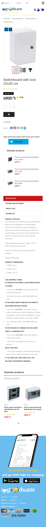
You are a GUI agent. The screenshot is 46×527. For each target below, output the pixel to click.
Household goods (17, 18)
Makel (6, 405)
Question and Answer (8, 503)
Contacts (14, 497)
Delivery (4, 500)
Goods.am (6, 18)
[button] (6, 29)
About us (4, 497)
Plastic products (30, 18)
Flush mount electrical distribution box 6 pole (27, 170)
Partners (23, 503)
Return (13, 500)
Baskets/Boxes (8, 22)
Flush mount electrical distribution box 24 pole (27, 158)
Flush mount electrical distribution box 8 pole (27, 182)
